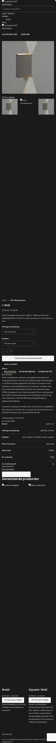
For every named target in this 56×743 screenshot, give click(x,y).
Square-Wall (38, 690)
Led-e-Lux (50, 424)
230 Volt (44, 430)
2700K (51, 450)
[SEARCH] (51, 9)
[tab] (10, 372)
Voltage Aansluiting (10, 327)
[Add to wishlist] (5, 684)
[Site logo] (11, 3)
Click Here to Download (16, 474)
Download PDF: (8, 469)
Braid (6, 690)
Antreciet (50, 444)
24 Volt (51, 430)
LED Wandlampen (17, 300)
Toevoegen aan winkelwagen (28, 358)
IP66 (52, 457)
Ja (53, 464)
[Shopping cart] (2, 31)
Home (4, 300)
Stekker (5, 338)
